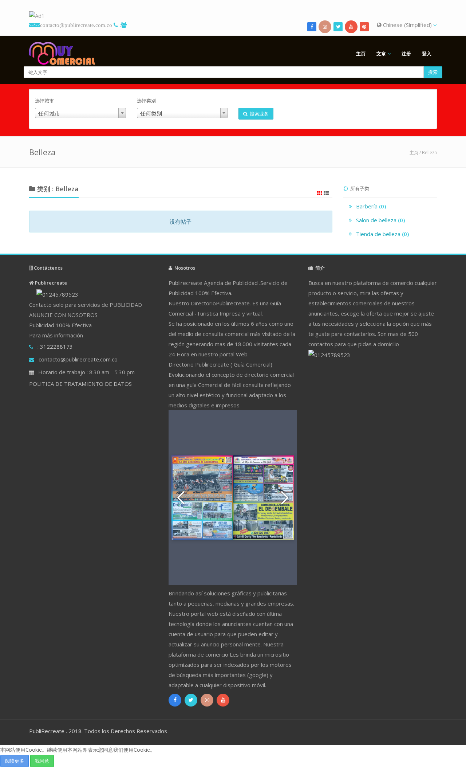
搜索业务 (258, 113)
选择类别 (146, 100)
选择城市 (44, 100)
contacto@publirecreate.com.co (76, 25)
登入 (426, 53)
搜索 (433, 72)
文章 (381, 53)
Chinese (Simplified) (407, 24)
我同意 (42, 761)
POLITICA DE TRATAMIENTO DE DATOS (80, 383)
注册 (406, 53)
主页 (361, 53)
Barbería (371, 206)
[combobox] (80, 113)
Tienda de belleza (382, 234)
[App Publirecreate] (233, 15)
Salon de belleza (380, 220)
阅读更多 (14, 761)
